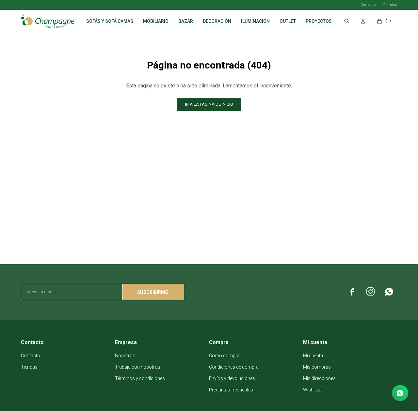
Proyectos (319, 21)
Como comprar (225, 355)
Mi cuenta (313, 355)
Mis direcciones (319, 378)
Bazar (185, 21)
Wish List (312, 389)
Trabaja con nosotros (137, 367)
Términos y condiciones (140, 378)
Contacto (368, 5)
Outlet (288, 21)
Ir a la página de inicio (209, 104)
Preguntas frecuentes (231, 389)
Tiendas (390, 5)
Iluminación (255, 21)
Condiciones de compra (234, 367)
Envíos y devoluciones (232, 378)
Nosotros (125, 355)
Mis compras (317, 367)
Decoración (217, 21)
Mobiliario (156, 21)
